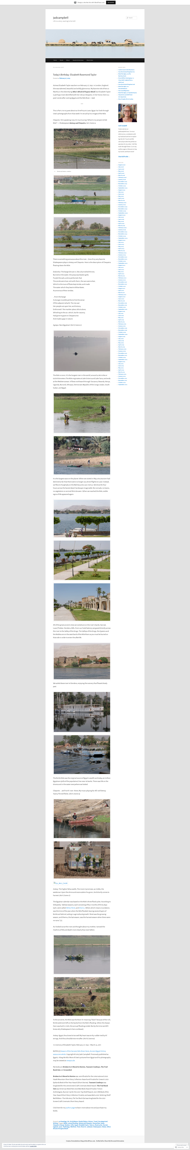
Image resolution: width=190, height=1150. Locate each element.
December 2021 (122, 282)
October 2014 (122, 332)
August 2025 (121, 190)
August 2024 (121, 215)
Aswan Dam (96, 1123)
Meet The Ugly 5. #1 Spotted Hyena (127, 92)
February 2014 (122, 349)
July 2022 (121, 267)
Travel (95, 1121)
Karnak (105, 1125)
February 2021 (122, 294)
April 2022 (121, 273)
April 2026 (121, 173)
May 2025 (121, 196)
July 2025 (121, 192)
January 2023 (122, 255)
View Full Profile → (124, 156)
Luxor (60, 1127)
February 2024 (122, 227)
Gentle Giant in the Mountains (126, 69)
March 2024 (121, 225)
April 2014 (121, 345)
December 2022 (122, 257)
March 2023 (121, 250)
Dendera (67, 1125)
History (90, 1121)
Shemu (82, 908)
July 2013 (120, 363)
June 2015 (121, 315)
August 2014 (121, 336)
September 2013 (122, 359)
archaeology (63, 1121)
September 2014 (122, 334)
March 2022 (121, 276)
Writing (55, 1123)
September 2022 (122, 263)
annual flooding (73, 1123)
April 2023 (121, 248)
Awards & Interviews (78, 60)
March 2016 (121, 301)
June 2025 (121, 194)
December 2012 (122, 378)
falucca (91, 1125)
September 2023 (122, 238)
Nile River (73, 1127)
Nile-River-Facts (83, 1051)
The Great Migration (123, 90)
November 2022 (122, 259)
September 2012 (122, 384)
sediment (90, 1127)
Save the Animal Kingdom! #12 (126, 72)
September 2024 (122, 213)
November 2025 (122, 183)
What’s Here (90, 60)
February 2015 (122, 324)
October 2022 (122, 261)
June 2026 (121, 169)
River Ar (83, 1127)
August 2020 (121, 296)
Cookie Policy (33, 1146)
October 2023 (122, 236)
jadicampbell (60, 17)
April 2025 (121, 198)
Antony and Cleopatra (85, 1123)
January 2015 (121, 326)
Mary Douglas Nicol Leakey (125, 99)
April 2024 (121, 223)
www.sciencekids (59, 1054)
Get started (111, 2)
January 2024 (122, 229)
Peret (73, 908)
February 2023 (122, 253)
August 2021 (121, 288)
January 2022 (122, 280)
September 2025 (122, 188)
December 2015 (122, 303)
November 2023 (122, 234)
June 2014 (121, 340)
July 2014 (120, 338)
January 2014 (122, 351)
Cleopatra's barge (58, 1125)
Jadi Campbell (122, 126)
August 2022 (121, 265)
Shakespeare (97, 1127)
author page (70, 1108)
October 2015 (122, 307)
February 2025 (122, 202)
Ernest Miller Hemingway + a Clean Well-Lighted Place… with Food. (126, 80)
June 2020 (121, 298)
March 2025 (121, 200)
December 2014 (122, 328)
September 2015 (122, 309)
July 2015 (120, 313)
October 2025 (122, 186)
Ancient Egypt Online (98, 1051)
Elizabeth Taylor (84, 1125)
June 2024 (121, 219)
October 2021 (122, 286)
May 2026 (121, 171)
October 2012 (122, 382)
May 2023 (121, 246)
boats (102, 1123)
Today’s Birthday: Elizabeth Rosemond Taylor (75, 74)
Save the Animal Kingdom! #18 (126, 84)
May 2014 (121, 342)
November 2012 (122, 380)
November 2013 (122, 355)
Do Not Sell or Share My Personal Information (110, 1141)
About (68, 60)
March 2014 (121, 347)
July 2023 (121, 242)
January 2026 (122, 179)
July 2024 (121, 217)
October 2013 (122, 357)
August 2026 (121, 165)
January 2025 (122, 204)
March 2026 (121, 175)
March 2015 (121, 322)
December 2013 (122, 353)
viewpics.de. (70, 1061)
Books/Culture (83, 1121)
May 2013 (121, 368)
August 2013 (121, 361)
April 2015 (121, 319)
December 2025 (122, 181)
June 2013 (121, 365)
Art (68, 1121)
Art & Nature (74, 1121)
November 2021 (122, 284)
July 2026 (121, 167)
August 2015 (121, 311)
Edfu (72, 1125)
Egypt (76, 1125)
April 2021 (121, 290)
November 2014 (122, 330)
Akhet (68, 908)
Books (61, 60)
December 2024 (122, 206)
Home (55, 60)
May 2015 (120, 317)
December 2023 (122, 232)
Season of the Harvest (69, 1051)
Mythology (66, 1127)
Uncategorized (102, 1121)
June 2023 (121, 244)
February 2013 (122, 374)
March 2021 (121, 292)
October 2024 (122, 211)
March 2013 (121, 372)
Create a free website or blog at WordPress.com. (80, 1141)
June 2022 (121, 269)
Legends (55, 1127)
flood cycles (98, 1125)
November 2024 (122, 209)
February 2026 (122, 177)
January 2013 (122, 376)
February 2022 (122, 278)
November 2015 (122, 305)
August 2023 (121, 240)
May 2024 (121, 221)
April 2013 (121, 370)
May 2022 (121, 271)
